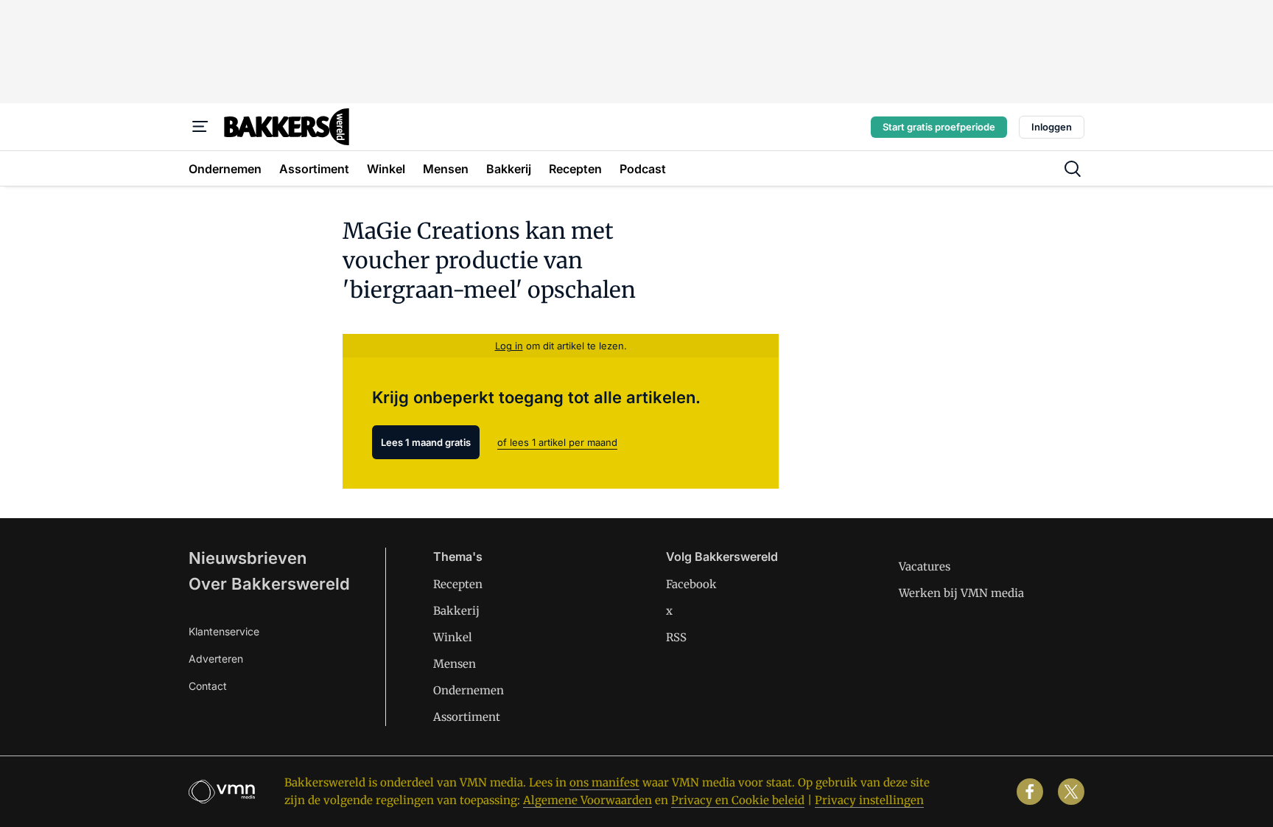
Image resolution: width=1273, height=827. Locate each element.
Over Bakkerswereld (269, 583)
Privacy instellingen (869, 800)
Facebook (691, 584)
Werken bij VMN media (961, 593)
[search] (1072, 169)
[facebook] (1030, 791)
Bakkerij (456, 611)
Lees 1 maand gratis (426, 442)
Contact (208, 686)
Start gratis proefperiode (939, 127)
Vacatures (924, 566)
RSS (676, 637)
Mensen (454, 664)
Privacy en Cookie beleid (737, 800)
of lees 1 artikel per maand (557, 442)
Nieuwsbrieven (247, 558)
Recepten (458, 584)
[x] (1071, 791)
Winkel (452, 637)
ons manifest (604, 782)
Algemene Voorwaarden (587, 800)
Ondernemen (468, 690)
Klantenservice (224, 631)
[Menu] (200, 127)
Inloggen (1051, 127)
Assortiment (466, 717)
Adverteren (216, 658)
